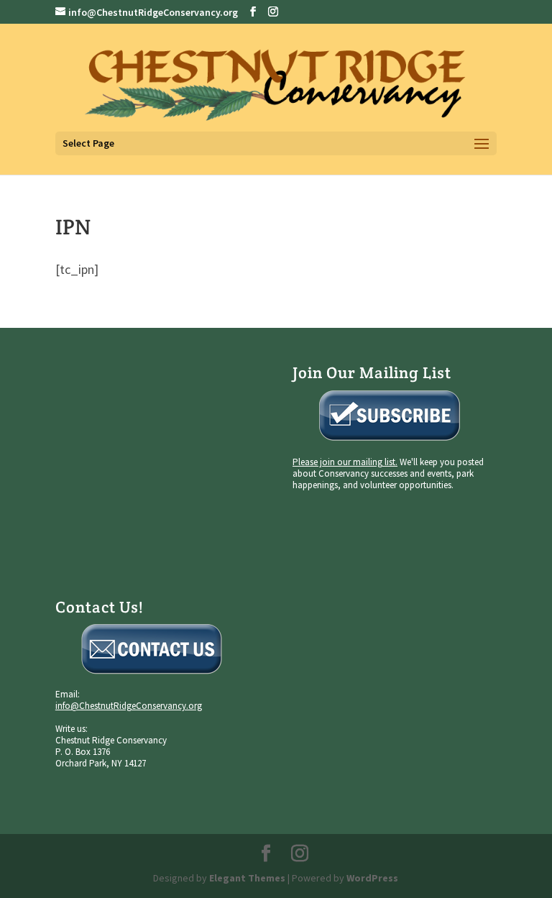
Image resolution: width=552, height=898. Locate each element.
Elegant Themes (247, 877)
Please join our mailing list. (345, 462)
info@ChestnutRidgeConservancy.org (128, 706)
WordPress (372, 877)
